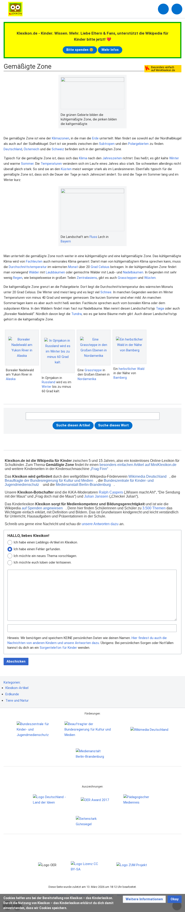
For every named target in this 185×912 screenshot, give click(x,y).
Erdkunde (12, 694)
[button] (144, 899)
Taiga (160, 308)
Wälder (34, 272)
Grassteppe (93, 370)
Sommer (27, 164)
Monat (73, 267)
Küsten (66, 169)
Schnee (105, 292)
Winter (174, 158)
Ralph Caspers (111, 492)
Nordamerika (87, 379)
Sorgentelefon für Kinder (58, 648)
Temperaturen (51, 164)
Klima (83, 158)
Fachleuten (34, 261)
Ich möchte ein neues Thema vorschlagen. (45, 556)
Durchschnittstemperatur (28, 267)
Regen (17, 278)
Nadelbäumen (133, 272)
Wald (140, 369)
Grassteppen (127, 278)
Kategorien (12, 682)
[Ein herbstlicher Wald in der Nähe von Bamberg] (129, 347)
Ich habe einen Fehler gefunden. (37, 549)
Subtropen (107, 144)
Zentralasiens (87, 278)
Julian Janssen (96, 496)
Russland (48, 382)
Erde (95, 138)
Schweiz (58, 149)
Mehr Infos (110, 50)
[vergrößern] (122, 115)
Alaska (11, 379)
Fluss (93, 237)
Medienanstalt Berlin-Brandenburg (83, 485)
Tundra (76, 314)
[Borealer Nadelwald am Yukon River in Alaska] (22, 347)
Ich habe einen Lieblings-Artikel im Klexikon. (46, 542)
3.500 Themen (154, 508)
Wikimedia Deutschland (147, 476)
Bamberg (120, 377)
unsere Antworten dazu (100, 524)
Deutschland (13, 149)
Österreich (31, 149)
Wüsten (150, 278)
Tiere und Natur (17, 700)
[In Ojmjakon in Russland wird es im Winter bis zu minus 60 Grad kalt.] (57, 351)
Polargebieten (138, 144)
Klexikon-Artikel (16, 688)
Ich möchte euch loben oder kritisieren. (43, 562)
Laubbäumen (55, 272)
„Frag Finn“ (99, 469)
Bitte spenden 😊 (79, 50)
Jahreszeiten (112, 158)
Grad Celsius (100, 267)
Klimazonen (60, 138)
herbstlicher (127, 369)
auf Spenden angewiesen (42, 508)
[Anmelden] (163, 9)
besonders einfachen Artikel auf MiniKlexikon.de (137, 465)
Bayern (66, 241)
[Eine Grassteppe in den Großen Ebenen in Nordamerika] (93, 347)
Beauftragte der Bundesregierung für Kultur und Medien (49, 480)
